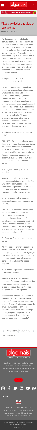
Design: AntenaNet (18, 427)
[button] (2, 5)
